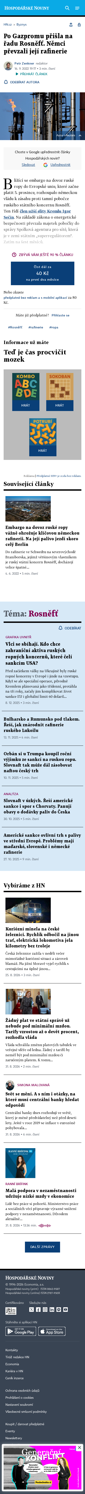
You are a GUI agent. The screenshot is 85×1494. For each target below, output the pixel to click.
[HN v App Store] (52, 1331)
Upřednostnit (60, 165)
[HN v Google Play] (20, 1331)
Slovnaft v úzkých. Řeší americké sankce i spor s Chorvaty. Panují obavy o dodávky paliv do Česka (38, 806)
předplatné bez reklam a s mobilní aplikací (35, 297)
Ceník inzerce (14, 1378)
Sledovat (28, 165)
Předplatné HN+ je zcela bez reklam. (58, 476)
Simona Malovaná (33, 1085)
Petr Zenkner (24, 63)
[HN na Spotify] (58, 1309)
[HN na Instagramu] (45, 1309)
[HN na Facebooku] (38, 1309)
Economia (12, 1364)
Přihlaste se (60, 315)
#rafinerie (36, 327)
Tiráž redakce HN (17, 1357)
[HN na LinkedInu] (52, 1309)
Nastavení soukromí (19, 1404)
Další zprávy (42, 1247)
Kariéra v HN (14, 1371)
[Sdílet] (71, 24)
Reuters (70, 135)
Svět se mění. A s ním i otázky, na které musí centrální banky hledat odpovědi (42, 1099)
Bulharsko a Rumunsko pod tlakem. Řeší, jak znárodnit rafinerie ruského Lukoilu (42, 725)
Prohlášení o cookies (19, 1397)
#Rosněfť (15, 327)
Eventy (10, 1431)
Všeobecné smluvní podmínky (26, 1411)
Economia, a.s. (34, 1284)
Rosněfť (43, 614)
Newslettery (13, 1438)
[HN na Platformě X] (31, 1309)
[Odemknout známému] (79, 24)
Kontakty (11, 1350)
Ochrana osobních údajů (22, 1390)
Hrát (25, 405)
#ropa (53, 327)
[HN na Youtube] (65, 1309)
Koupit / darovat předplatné (24, 1424)
